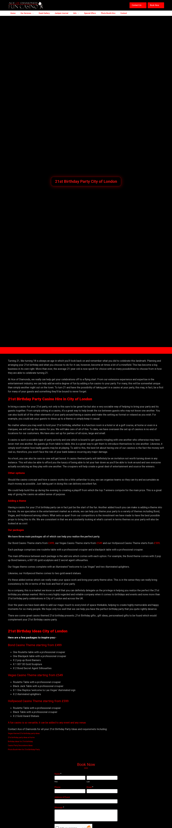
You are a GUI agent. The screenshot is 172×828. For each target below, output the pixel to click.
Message (59, 807)
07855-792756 (113, 350)
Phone (57, 787)
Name (58, 774)
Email (90, 787)
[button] (138, 5)
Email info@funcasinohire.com (67, 350)
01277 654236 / (98, 350)
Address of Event (62, 797)
